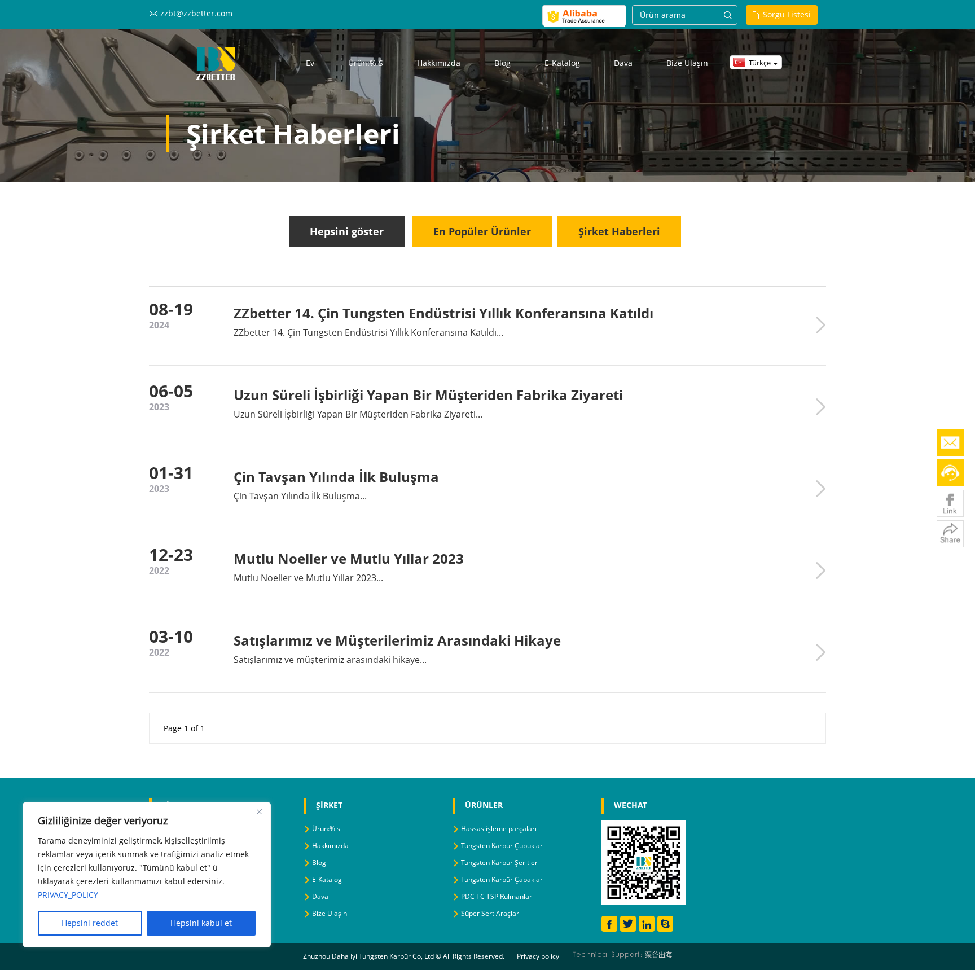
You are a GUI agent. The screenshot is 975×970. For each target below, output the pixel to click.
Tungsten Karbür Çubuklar (502, 845)
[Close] (259, 811)
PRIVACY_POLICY (68, 894)
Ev (310, 63)
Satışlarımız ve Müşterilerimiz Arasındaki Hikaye (397, 640)
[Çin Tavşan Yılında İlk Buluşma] (820, 488)
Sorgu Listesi (787, 14)
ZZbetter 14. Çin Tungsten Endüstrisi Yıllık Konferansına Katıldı (443, 313)
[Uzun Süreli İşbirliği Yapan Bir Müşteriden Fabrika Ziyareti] (820, 406)
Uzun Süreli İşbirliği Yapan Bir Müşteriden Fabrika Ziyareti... (358, 414)
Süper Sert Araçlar (490, 913)
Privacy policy (538, 956)
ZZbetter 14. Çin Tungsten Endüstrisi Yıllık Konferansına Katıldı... (368, 332)
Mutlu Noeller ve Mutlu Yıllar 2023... (308, 578)
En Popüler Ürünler (482, 231)
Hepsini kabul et (201, 923)
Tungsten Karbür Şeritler (499, 862)
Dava (623, 63)
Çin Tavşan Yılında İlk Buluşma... (300, 496)
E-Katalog (562, 63)
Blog (502, 63)
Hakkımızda (438, 63)
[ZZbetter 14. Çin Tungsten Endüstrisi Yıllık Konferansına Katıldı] (820, 325)
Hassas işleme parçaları (499, 828)
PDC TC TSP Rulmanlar (496, 896)
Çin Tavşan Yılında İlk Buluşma (336, 476)
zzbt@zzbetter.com (196, 13)
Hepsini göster (347, 231)
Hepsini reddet (90, 923)
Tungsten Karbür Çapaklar (502, 879)
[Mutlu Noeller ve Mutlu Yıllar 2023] (820, 570)
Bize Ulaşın (687, 63)
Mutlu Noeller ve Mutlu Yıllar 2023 (349, 558)
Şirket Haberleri (619, 231)
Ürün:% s (365, 63)
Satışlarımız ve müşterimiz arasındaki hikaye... (330, 659)
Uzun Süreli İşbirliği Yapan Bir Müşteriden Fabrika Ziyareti (428, 394)
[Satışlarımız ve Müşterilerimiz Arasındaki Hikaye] (820, 652)
